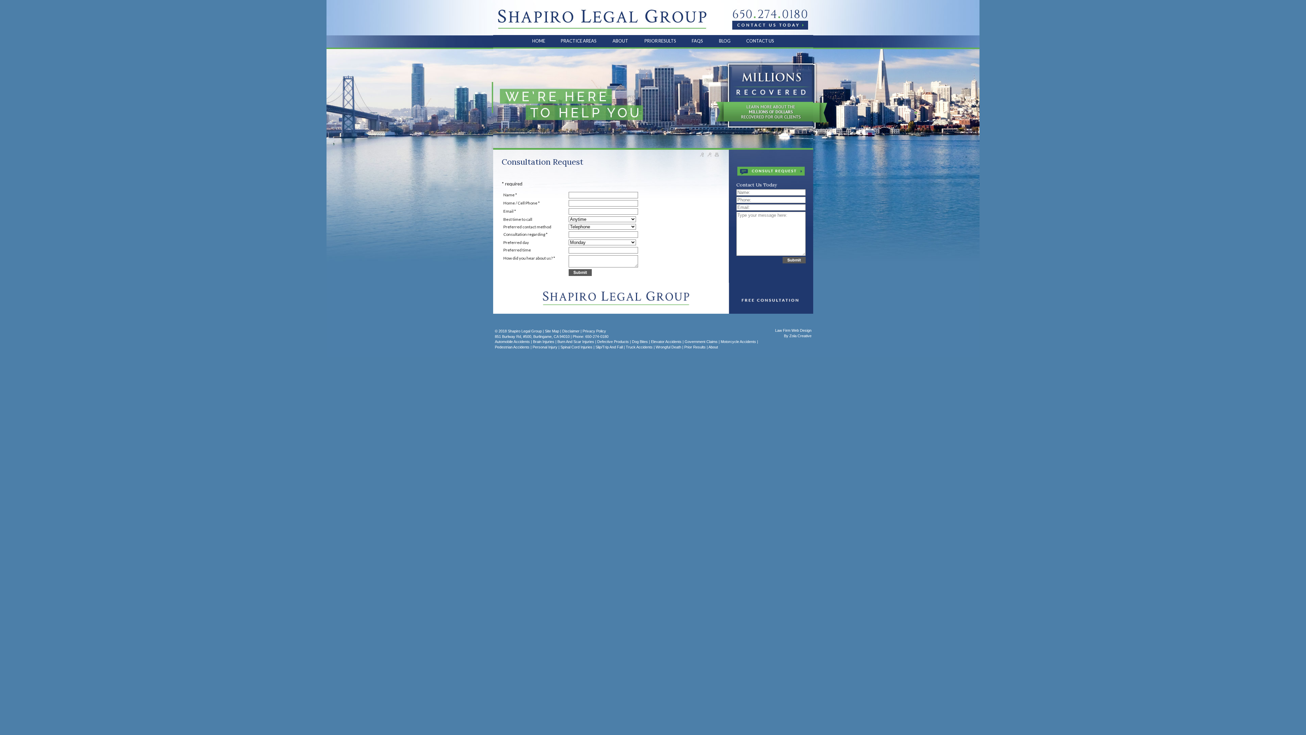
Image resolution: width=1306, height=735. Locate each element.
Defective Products (613, 342)
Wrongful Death (668, 347)
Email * (509, 211)
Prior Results (695, 347)
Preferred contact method (527, 226)
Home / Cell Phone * (521, 203)
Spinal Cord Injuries (576, 347)
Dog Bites (640, 342)
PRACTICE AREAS (579, 41)
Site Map (552, 331)
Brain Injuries (543, 342)
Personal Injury (545, 347)
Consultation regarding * (525, 234)
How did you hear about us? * (529, 258)
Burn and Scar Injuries (575, 342)
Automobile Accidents (512, 342)
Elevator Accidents (666, 342)
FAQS (698, 41)
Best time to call (517, 219)
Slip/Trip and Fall (609, 347)
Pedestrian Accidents (512, 347)
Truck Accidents (639, 347)
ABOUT (621, 41)
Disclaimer (571, 331)
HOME (538, 41)
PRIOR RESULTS (660, 41)
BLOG (725, 41)
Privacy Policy (594, 331)
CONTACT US (760, 41)
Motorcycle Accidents (738, 342)
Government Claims (701, 342)
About (713, 347)
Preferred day (516, 242)
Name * (510, 194)
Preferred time (517, 249)
